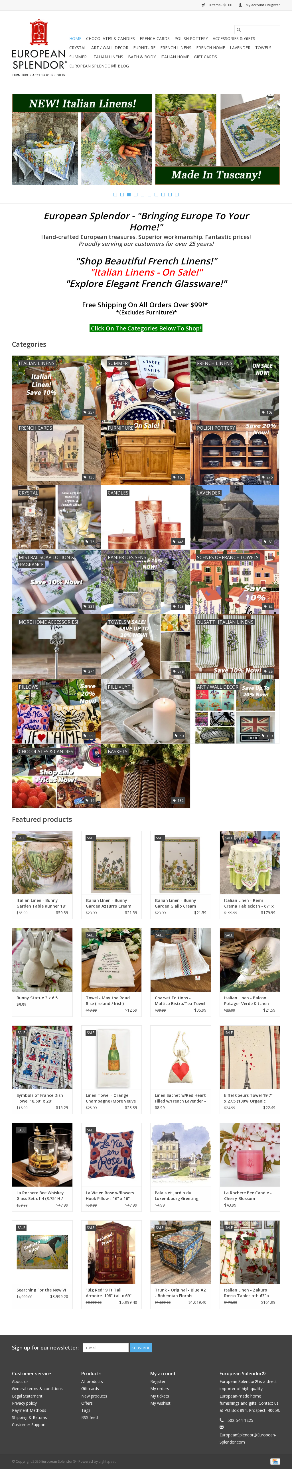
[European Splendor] (40, 47)
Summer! (78, 56)
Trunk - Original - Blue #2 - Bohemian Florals (180, 1292)
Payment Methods (29, 1410)
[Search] (238, 29)
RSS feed (89, 1417)
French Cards (155, 38)
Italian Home (175, 56)
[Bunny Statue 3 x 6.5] (42, 960)
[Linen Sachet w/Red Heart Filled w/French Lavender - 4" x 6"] (180, 1057)
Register (157, 1381)
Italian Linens (107, 56)
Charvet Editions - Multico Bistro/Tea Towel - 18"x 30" (180, 1000)
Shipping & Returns (29, 1417)
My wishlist (160, 1403)
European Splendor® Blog (99, 66)
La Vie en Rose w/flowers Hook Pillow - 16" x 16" (110, 1195)
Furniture (144, 47)
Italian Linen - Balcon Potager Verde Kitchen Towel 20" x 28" (246, 1000)
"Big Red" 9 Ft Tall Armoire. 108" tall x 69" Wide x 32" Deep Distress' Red (110, 1293)
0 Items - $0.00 (220, 5)
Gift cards (205, 56)
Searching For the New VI (41, 1290)
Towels (263, 47)
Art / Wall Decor (109, 47)
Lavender (240, 47)
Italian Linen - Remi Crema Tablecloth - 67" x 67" (249, 903)
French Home (210, 47)
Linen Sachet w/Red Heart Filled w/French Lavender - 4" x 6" (180, 1098)
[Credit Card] (274, 1461)
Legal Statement (27, 1396)
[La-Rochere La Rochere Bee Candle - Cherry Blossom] (250, 1155)
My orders (159, 1388)
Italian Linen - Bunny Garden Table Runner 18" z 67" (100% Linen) (41, 903)
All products (92, 1381)
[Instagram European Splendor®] (275, 1347)
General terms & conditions (37, 1388)
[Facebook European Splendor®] (254, 1347)
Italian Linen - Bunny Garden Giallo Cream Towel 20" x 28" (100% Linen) (176, 903)
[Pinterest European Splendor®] (265, 1347)
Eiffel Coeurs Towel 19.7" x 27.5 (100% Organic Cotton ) (248, 1098)
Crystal (77, 47)
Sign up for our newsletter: (45, 1348)
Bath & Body (142, 56)
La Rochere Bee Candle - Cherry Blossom (248, 1195)
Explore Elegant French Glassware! (145, 283)
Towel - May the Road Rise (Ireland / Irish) (108, 1000)
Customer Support (29, 1424)
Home (75, 38)
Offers (87, 1403)
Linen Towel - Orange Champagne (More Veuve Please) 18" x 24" (111, 1098)
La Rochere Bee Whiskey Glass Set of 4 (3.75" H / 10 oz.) (40, 1195)
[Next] (269, 142)
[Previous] (23, 142)
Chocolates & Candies (110, 38)
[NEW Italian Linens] (146, 139)
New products (94, 1396)
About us (20, 1381)
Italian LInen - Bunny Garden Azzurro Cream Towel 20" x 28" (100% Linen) (108, 903)
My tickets (159, 1396)
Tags (85, 1410)
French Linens (175, 47)
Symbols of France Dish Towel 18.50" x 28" (40, 1098)
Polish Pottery (191, 38)
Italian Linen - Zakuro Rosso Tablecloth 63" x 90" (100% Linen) (246, 1293)
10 (177, 194)
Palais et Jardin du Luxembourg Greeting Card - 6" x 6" (176, 1195)
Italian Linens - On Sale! (146, 272)
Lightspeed (108, 1461)
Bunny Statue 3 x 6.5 (37, 997)
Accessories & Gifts (234, 38)
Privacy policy (24, 1403)
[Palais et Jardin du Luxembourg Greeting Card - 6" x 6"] (180, 1155)
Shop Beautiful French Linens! (146, 260)
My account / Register (262, 5)
